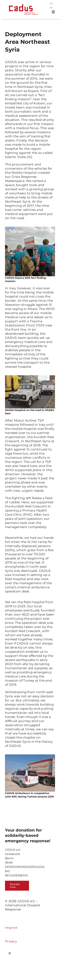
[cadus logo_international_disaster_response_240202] (22, 3)
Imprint (11, 928)
